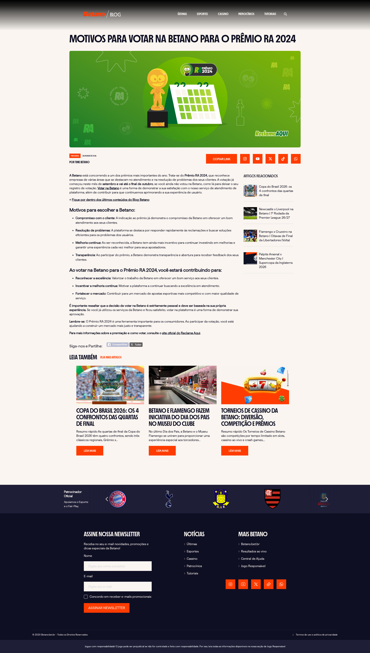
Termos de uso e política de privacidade (316, 634)
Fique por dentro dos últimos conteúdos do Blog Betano (110, 199)
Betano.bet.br (250, 544)
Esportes (202, 14)
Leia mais (90, 450)
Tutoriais (270, 14)
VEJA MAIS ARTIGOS (110, 357)
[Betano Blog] (102, 13)
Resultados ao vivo (254, 551)
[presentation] (106, 499)
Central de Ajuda (252, 558)
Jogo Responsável (253, 566)
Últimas (182, 14)
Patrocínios (246, 14)
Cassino (223, 14)
